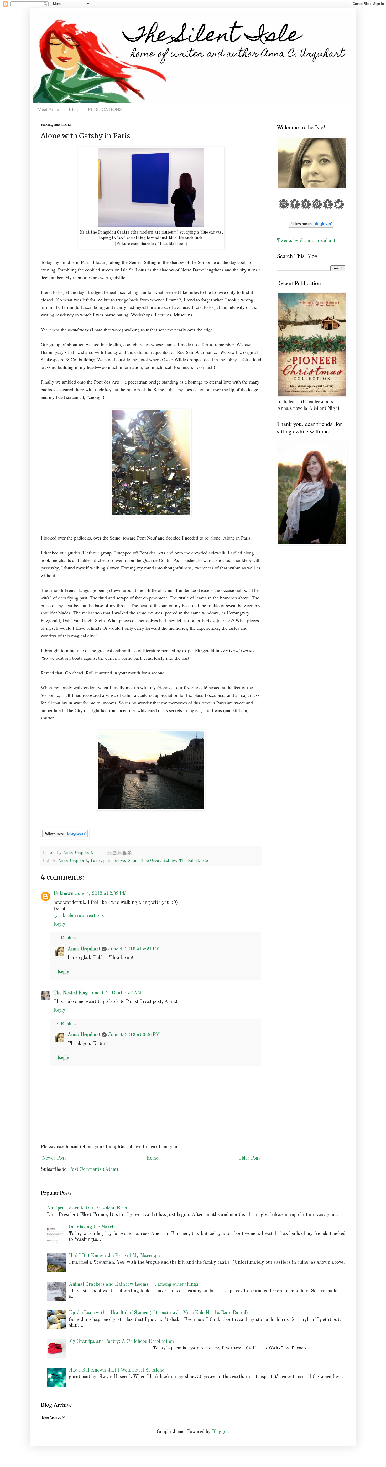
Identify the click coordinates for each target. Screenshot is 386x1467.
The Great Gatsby (158, 861)
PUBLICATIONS (105, 109)
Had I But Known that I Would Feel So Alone (116, 1370)
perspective (114, 861)
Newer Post (54, 1158)
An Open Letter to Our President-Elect (87, 1208)
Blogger (220, 1431)
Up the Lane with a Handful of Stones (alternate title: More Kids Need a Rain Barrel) (158, 1312)
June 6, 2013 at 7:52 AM (115, 993)
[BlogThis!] (114, 852)
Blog (73, 109)
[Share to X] (119, 852)
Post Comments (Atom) (93, 1169)
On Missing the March (91, 1227)
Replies (68, 938)
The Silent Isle (193, 861)
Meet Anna (48, 109)
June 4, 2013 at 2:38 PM (101, 893)
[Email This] (109, 852)
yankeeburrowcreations (79, 915)
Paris (96, 861)
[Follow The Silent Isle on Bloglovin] (65, 837)
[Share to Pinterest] (129, 852)
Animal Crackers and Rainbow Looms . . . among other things (133, 1284)
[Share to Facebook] (124, 852)
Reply (59, 924)
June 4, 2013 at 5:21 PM (134, 949)
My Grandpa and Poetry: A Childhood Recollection (121, 1341)
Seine (133, 861)
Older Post (249, 1158)
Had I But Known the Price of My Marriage (114, 1255)
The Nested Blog (70, 993)
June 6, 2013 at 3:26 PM (134, 1034)
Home (152, 1158)
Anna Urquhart (73, 861)
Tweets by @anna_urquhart (306, 240)
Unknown (63, 893)
